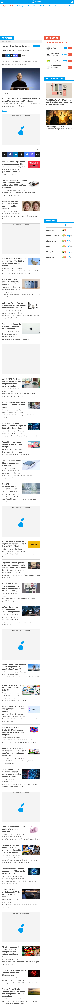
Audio (67, 224)
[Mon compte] (72, 2)
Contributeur (7, 50)
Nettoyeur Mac (67, 6)
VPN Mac (42, 6)
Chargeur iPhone (54, 6)
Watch (63, 224)
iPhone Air (49, 252)
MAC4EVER (38, 2)
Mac (50, 224)
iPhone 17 (49, 246)
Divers (9, 41)
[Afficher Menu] (2, 2)
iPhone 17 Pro (51, 241)
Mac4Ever (4, 41)
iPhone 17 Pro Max (52, 236)
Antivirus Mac (32, 6)
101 (24, 55)
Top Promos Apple (8, 6)
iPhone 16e (50, 257)
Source (4, 111)
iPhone (54, 224)
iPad (59, 224)
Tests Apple (20, 6)
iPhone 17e (50, 230)
